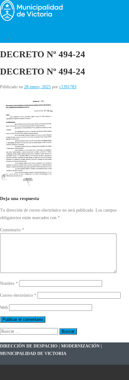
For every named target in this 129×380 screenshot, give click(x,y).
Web (4, 307)
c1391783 (67, 86)
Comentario (12, 229)
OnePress (84, 368)
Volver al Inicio (26, 38)
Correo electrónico (18, 295)
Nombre (9, 283)
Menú (5, 26)
